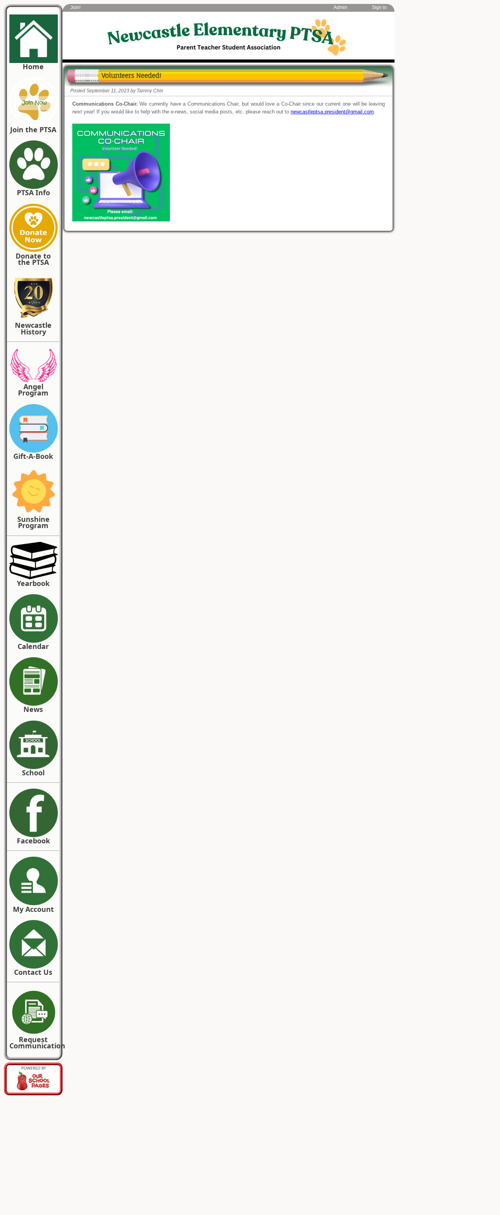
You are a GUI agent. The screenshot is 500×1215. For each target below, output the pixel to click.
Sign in (379, 7)
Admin (340, 7)
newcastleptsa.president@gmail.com (332, 112)
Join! (75, 7)
